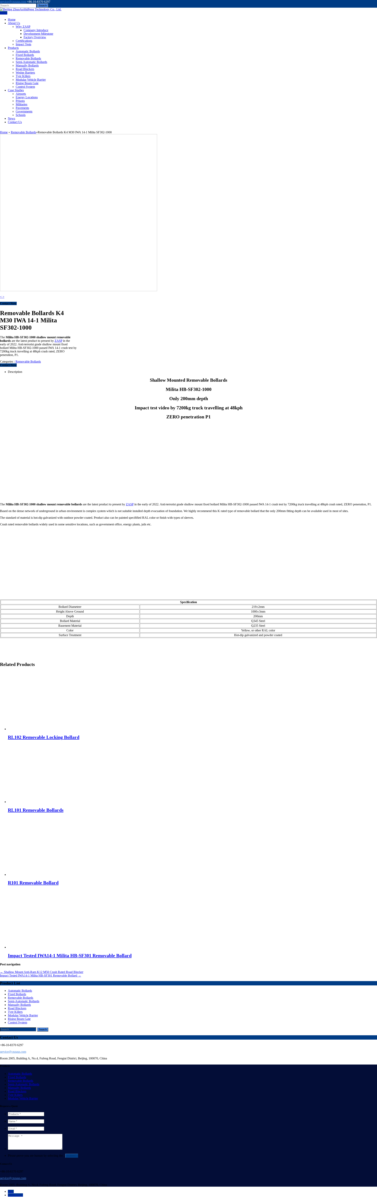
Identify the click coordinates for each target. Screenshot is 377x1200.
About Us (14, 23)
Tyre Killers (23, 76)
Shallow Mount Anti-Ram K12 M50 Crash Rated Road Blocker (41, 972)
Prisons (20, 100)
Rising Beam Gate (27, 83)
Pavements (22, 108)
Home (12, 19)
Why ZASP (23, 26)
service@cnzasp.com (13, 1)
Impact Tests (23, 44)
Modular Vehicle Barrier (31, 79)
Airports (21, 93)
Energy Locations (27, 97)
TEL (11, 1191)
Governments (24, 111)
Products (13, 47)
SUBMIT (72, 1155)
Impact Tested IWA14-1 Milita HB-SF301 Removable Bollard (40, 975)
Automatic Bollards (28, 51)
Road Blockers (25, 69)
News (11, 118)
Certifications (24, 40)
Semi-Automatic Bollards (31, 62)
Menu (3, 13)
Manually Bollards (27, 65)
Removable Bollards (28, 58)
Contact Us (15, 122)
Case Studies (16, 90)
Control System (25, 86)
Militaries (21, 104)
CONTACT (15, 1195)
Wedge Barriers (25, 72)
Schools (21, 115)
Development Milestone (38, 33)
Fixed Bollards (25, 55)
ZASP (58, 340)
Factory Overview (35, 37)
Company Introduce (36, 30)
